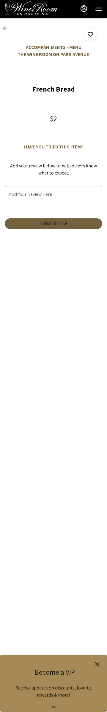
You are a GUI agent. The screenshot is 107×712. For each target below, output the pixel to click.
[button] (7, 28)
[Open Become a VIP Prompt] (53, 707)
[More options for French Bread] (90, 34)
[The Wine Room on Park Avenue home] (31, 8)
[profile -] (83, 8)
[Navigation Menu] (98, 9)
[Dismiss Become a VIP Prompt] (97, 664)
